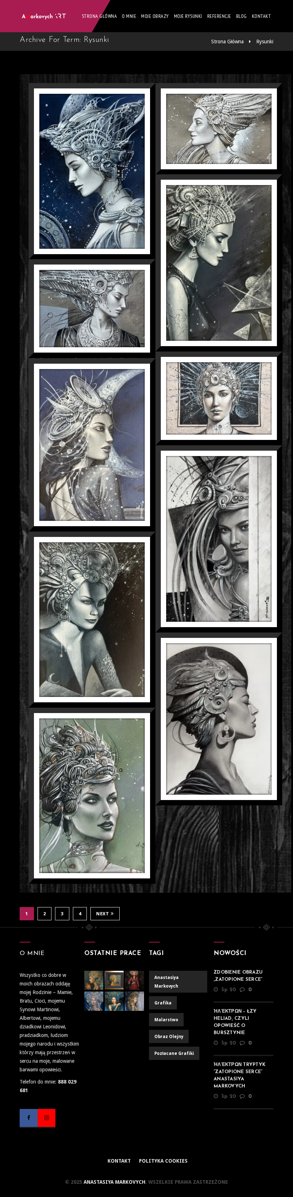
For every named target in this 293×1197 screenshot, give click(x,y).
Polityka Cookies (163, 1161)
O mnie (129, 16)
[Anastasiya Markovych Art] (45, 16)
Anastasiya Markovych (113, 1182)
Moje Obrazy (155, 16)
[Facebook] (29, 1118)
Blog (241, 16)
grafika (163, 1002)
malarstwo (166, 1019)
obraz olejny (168, 1036)
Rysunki (264, 41)
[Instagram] (46, 1118)
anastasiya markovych (166, 982)
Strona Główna (99, 16)
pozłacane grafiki (174, 1053)
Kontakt (261, 16)
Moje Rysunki (188, 16)
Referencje (219, 16)
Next (102, 913)
